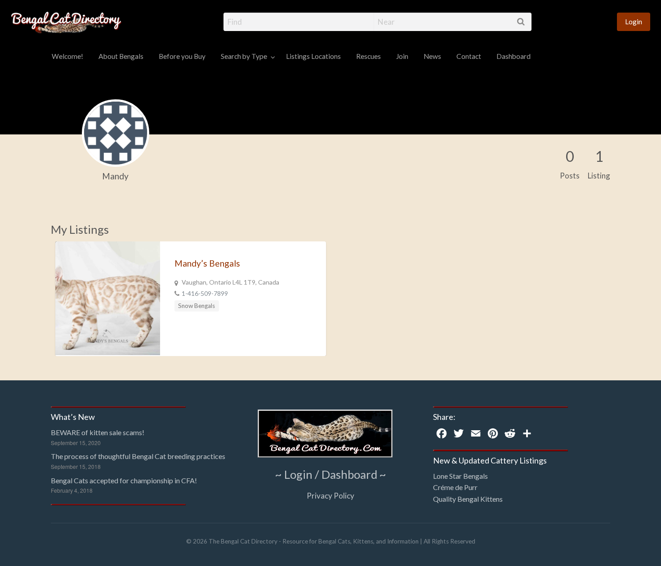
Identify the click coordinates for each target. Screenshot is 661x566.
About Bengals (120, 56)
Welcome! (67, 56)
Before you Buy (182, 56)
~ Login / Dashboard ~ (330, 474)
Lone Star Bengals (460, 476)
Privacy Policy (330, 495)
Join (402, 56)
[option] (190, 298)
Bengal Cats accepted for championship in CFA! (124, 480)
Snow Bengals (196, 305)
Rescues (368, 56)
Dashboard (513, 56)
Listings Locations (313, 56)
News (432, 56)
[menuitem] (633, 22)
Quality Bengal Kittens (468, 499)
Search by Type (244, 56)
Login (633, 22)
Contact (468, 56)
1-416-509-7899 (205, 293)
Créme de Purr (455, 487)
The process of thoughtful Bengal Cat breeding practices (138, 456)
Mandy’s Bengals (207, 263)
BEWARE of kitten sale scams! (97, 432)
